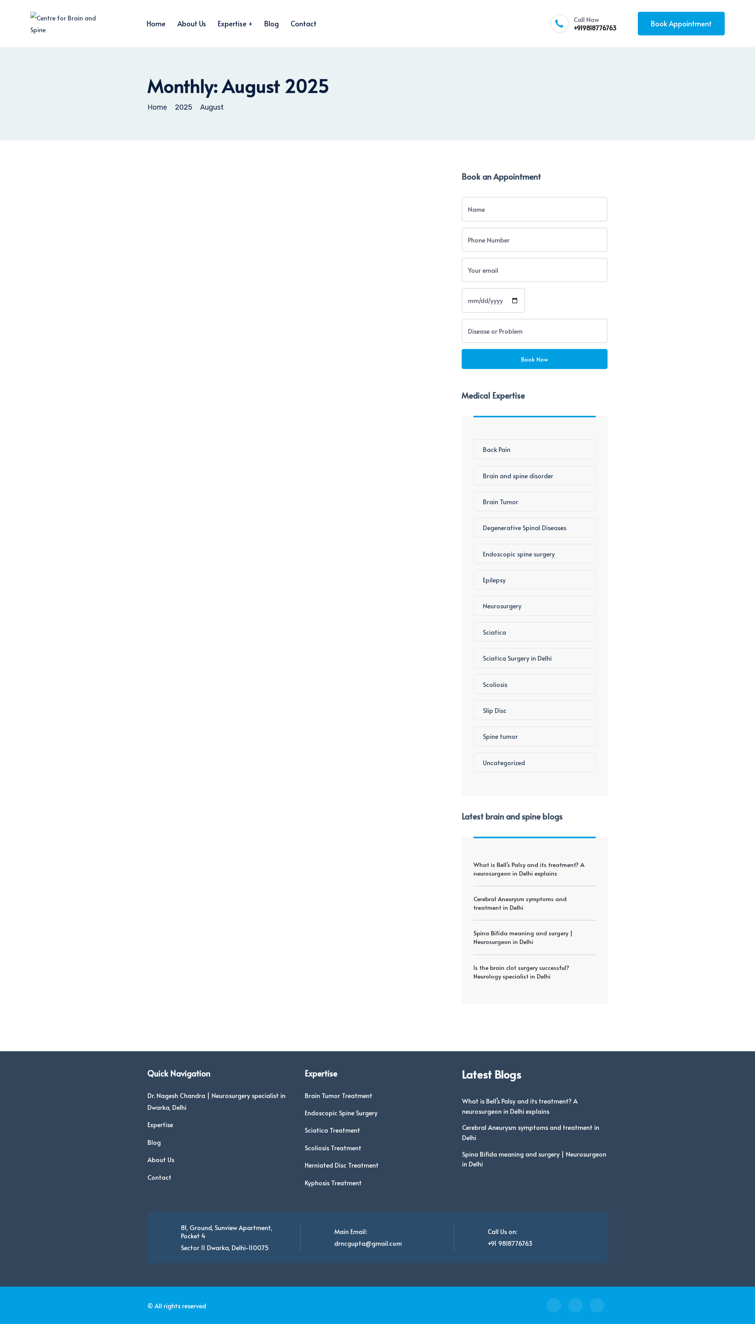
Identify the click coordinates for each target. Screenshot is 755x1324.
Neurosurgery (502, 605)
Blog (271, 23)
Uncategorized (504, 762)
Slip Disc (494, 710)
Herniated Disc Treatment (342, 1165)
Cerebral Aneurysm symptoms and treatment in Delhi (520, 902)
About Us (191, 23)
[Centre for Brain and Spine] (65, 24)
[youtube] (597, 1305)
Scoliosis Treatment (333, 1147)
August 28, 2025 (226, 213)
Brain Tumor (500, 501)
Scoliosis (495, 684)
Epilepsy (494, 579)
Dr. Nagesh (175, 213)
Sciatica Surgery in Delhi (517, 658)
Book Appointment (681, 23)
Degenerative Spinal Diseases (524, 527)
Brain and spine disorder (518, 475)
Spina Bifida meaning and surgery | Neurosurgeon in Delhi (523, 937)
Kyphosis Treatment (333, 1182)
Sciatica (494, 632)
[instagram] (575, 1305)
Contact (304, 23)
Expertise (232, 23)
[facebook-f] (554, 1305)
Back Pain (496, 449)
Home (156, 23)
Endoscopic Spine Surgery (341, 1112)
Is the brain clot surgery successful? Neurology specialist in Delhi (521, 971)
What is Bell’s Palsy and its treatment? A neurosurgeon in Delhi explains (528, 868)
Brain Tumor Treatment (338, 1095)
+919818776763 (595, 28)
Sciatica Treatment (332, 1130)
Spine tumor (500, 736)
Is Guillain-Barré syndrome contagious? (263, 229)
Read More (194, 282)
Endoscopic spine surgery (519, 553)
